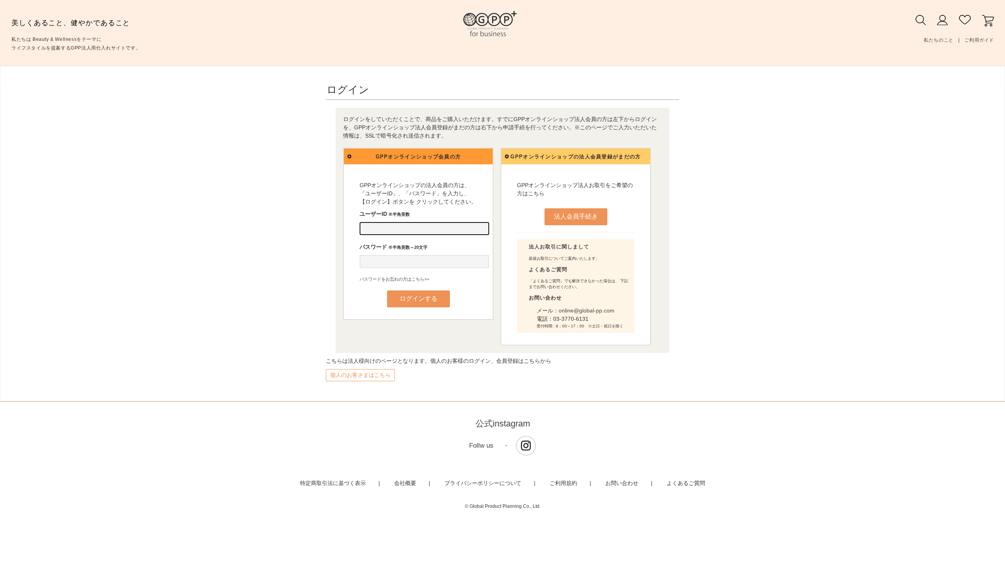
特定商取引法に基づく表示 (333, 483)
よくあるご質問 (548, 269)
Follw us (481, 445)
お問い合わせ (621, 483)
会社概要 (405, 483)
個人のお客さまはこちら (360, 375)
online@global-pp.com (586, 310)
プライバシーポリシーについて (482, 483)
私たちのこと (939, 40)
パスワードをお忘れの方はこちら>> (394, 279)
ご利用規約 (563, 483)
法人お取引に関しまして (559, 247)
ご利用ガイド (979, 40)
